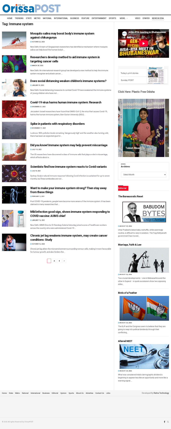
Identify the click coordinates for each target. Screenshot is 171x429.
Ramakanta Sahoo (136, 148)
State (29, 18)
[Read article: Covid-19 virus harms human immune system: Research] (14, 109)
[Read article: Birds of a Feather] (144, 308)
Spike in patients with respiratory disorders (57, 123)
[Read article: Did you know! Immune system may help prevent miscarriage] (14, 152)
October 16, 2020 (38, 244)
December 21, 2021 (39, 107)
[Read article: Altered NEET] (144, 356)
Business (74, 18)
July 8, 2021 (36, 171)
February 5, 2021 (38, 196)
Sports (112, 18)
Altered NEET (125, 341)
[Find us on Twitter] (168, 422)
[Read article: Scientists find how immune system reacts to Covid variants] (14, 173)
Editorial (55, 393)
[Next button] (167, 128)
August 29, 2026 (125, 226)
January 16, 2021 (38, 220)
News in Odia (158, 18)
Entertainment (99, 18)
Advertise (89, 393)
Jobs (108, 393)
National (47, 18)
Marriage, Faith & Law (129, 244)
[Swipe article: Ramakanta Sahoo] (143, 128)
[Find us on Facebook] (164, 422)
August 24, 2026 (125, 371)
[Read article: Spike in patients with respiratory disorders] (14, 130)
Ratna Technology (161, 393)
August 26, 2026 (125, 274)
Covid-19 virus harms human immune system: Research (65, 102)
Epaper (146, 18)
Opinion (63, 393)
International (61, 18)
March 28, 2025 (37, 65)
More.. (123, 18)
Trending (19, 18)
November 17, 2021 (39, 128)
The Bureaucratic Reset (130, 196)
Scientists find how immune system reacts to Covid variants (68, 166)
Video (137, 18)
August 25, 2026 (125, 323)
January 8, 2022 (38, 85)
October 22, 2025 (38, 42)
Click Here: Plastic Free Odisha (136, 91)
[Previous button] (120, 128)
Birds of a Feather (127, 292)
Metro (37, 18)
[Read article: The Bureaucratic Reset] (144, 211)
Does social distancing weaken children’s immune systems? (68, 81)
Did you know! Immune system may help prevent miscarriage (68, 145)
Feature (85, 18)
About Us (79, 393)
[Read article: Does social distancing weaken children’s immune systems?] (14, 87)
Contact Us (99, 393)
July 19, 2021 (37, 149)
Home (9, 18)
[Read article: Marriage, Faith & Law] (144, 260)
